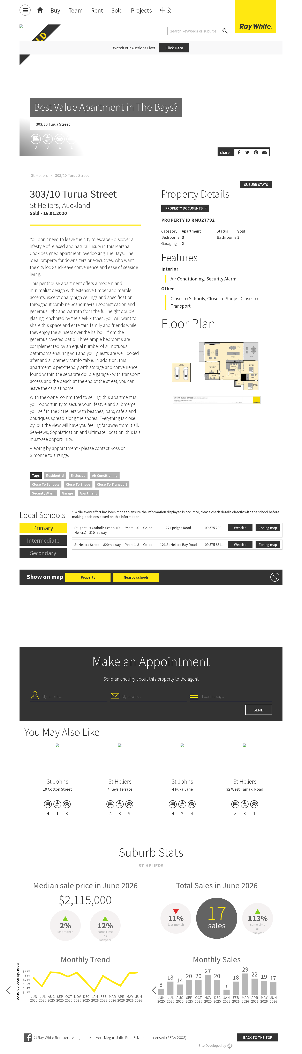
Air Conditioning (105, 475)
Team (75, 10)
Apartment (88, 493)
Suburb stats (256, 184)
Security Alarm (43, 493)
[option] (151, 114)
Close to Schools (45, 484)
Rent (97, 10)
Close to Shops (78, 484)
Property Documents (184, 208)
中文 (166, 10)
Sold (117, 10)
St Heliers (39, 175)
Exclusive (78, 475)
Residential (55, 475)
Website (240, 527)
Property (88, 577)
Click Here (174, 47)
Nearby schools (136, 577)
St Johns (57, 781)
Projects (141, 10)
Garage (67, 493)
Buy (55, 10)
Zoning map (268, 527)
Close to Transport (112, 484)
